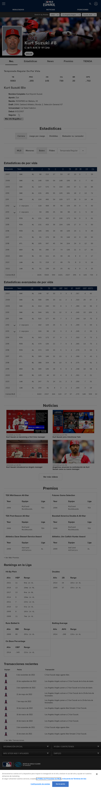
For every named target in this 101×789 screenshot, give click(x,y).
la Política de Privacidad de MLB (48, 779)
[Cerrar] (97, 774)
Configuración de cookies (40, 784)
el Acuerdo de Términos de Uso (74, 779)
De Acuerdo (60, 784)
